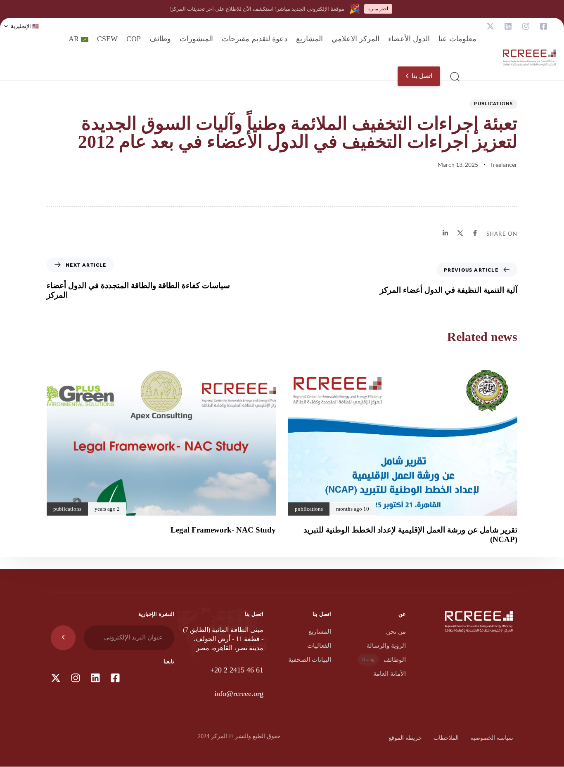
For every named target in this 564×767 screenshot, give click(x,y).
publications (493, 103)
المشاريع (309, 39)
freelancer (504, 164)
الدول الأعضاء (409, 39)
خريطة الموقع (405, 738)
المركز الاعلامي (355, 39)
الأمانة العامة (389, 673)
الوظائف (384, 659)
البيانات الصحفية (309, 659)
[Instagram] (526, 26)
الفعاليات (319, 645)
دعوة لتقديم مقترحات (254, 39)
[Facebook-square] (543, 26)
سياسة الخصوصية (491, 738)
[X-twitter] (490, 26)
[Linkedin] (508, 26)
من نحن (396, 631)
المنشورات (196, 39)
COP (133, 39)
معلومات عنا (457, 39)
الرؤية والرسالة (386, 645)
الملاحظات (446, 738)
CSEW (107, 39)
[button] (21, 26)
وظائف (160, 39)
